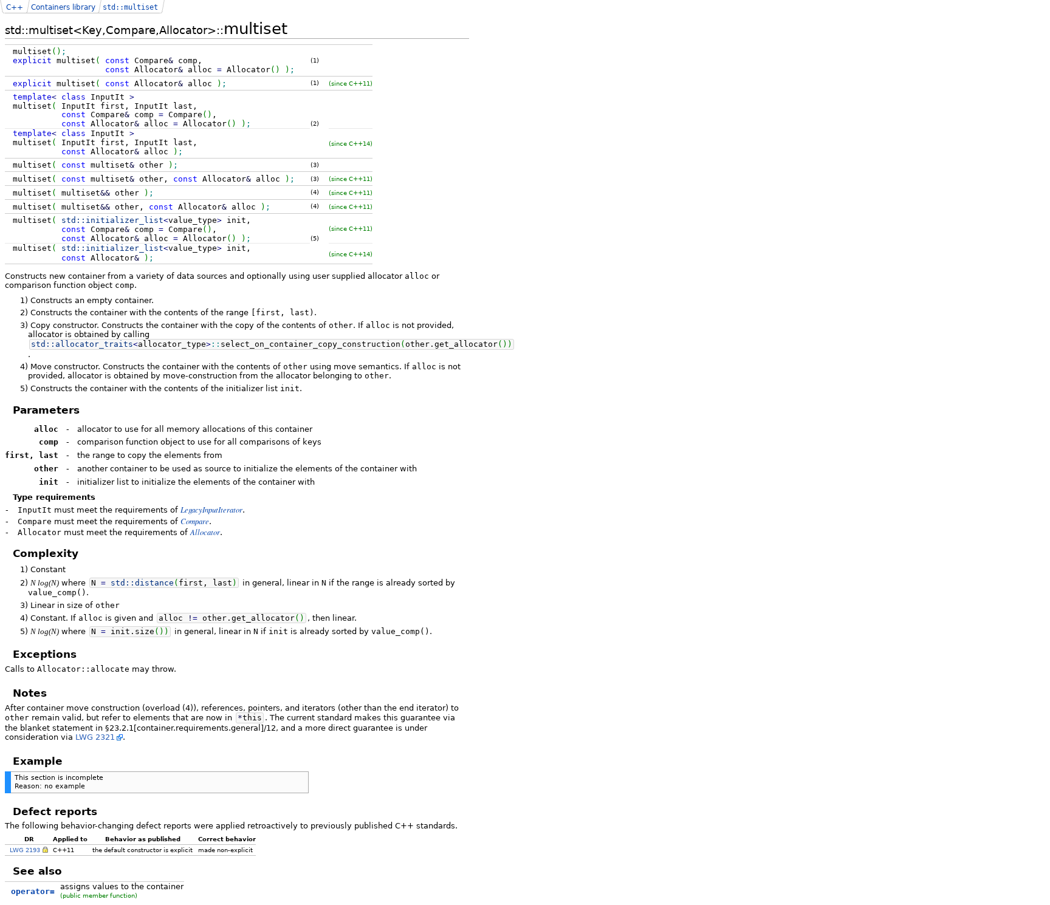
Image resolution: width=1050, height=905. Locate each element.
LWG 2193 (25, 849)
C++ (14, 7)
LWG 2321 (95, 737)
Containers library (63, 7)
